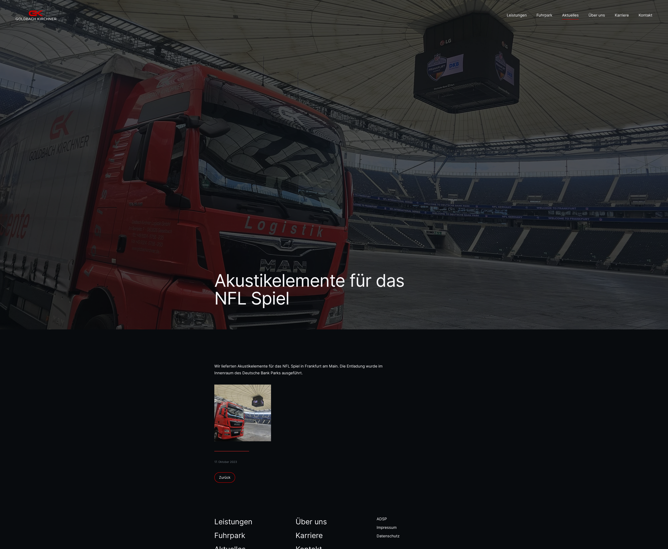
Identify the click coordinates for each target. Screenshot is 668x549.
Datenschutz (388, 536)
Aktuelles (570, 15)
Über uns (597, 15)
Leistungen (517, 15)
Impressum (387, 527)
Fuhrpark (544, 15)
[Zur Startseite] (36, 15)
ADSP (382, 519)
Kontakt (645, 15)
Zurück (224, 477)
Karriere (622, 15)
